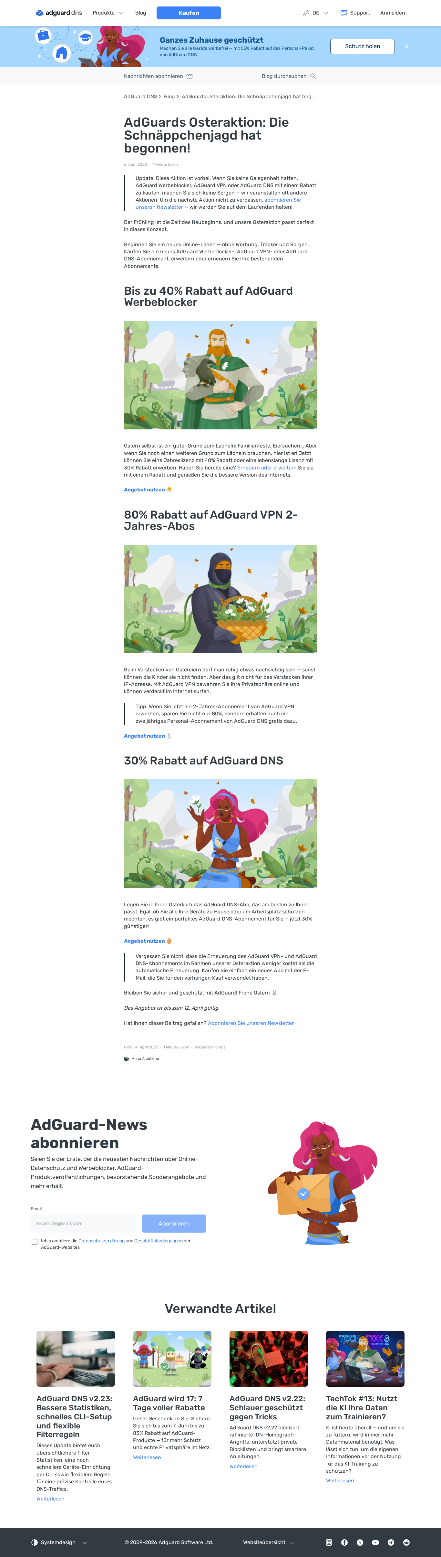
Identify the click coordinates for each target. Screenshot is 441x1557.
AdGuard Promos (209, 1047)
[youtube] (375, 1542)
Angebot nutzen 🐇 (148, 736)
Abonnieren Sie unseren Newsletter (251, 1023)
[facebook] (344, 1542)
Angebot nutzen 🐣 (148, 490)
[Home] (59, 13)
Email (36, 1209)
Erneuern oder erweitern (267, 468)
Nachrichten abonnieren (153, 76)
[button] (406, 46)
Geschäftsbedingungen (158, 1241)
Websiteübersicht (264, 1542)
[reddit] (406, 1542)
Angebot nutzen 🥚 (148, 941)
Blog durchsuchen (284, 76)
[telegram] (391, 1542)
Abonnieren (174, 1223)
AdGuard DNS (140, 96)
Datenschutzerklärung (101, 1241)
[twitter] (360, 1542)
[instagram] (329, 1542)
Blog (169, 96)
